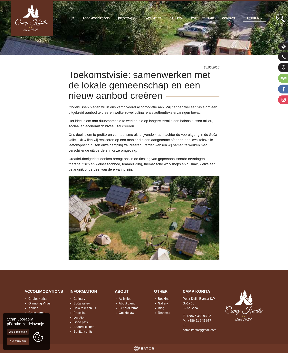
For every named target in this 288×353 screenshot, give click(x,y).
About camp (127, 303)
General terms (128, 308)
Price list (79, 312)
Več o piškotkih (18, 331)
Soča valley (81, 303)
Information (128, 18)
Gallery (175, 18)
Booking (163, 298)
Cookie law (126, 312)
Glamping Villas (39, 303)
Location (79, 317)
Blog (161, 308)
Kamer (33, 308)
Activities (153, 18)
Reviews (164, 312)
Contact (228, 18)
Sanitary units (82, 331)
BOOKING (254, 18)
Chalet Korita (37, 298)
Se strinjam (18, 341)
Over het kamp (202, 18)
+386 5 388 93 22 (199, 316)
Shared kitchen (83, 327)
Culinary (79, 298)
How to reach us (84, 308)
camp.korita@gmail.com (199, 330)
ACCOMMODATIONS (43, 291)
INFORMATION (83, 291)
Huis (71, 18)
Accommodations (96, 18)
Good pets (80, 322)
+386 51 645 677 (199, 320)
